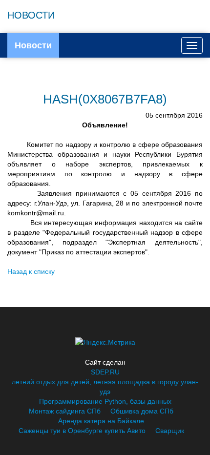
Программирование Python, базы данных (105, 401)
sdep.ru (105, 372)
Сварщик (169, 430)
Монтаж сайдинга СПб (65, 411)
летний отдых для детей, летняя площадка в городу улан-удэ (105, 386)
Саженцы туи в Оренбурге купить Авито (82, 430)
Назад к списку (31, 271)
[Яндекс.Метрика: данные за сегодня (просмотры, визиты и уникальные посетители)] (105, 342)
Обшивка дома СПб (141, 411)
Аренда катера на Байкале (101, 421)
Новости (33, 45)
